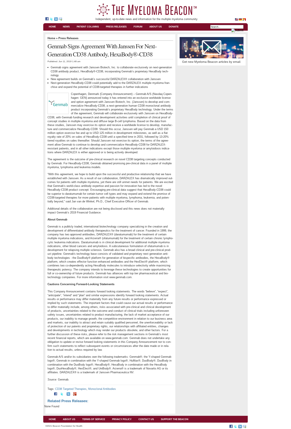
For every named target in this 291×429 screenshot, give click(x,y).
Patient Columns (88, 26)
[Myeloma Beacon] (47, 19)
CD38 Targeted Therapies (70, 388)
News (66, 26)
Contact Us (146, 419)
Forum (138, 26)
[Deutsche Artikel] (241, 18)
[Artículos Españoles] (244, 18)
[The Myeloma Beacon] (147, 10)
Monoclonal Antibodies (102, 388)
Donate (174, 26)
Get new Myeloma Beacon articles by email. (211, 61)
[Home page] (237, 18)
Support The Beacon (174, 419)
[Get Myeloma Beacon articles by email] (61, 19)
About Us (155, 26)
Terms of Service (93, 419)
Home (52, 26)
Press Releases (116, 26)
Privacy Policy (121, 419)
